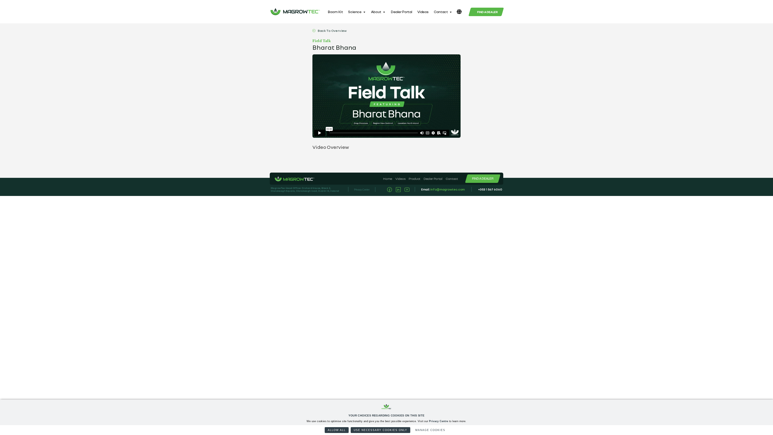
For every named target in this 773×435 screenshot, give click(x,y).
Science (354, 11)
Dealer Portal (401, 11)
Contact (441, 11)
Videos (423, 11)
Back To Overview (332, 31)
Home (387, 179)
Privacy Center (362, 189)
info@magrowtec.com (447, 189)
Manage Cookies (430, 430)
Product (414, 179)
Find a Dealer (487, 12)
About (376, 11)
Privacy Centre (438, 421)
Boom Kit (335, 11)
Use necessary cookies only (380, 430)
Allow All (337, 430)
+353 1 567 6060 (490, 189)
